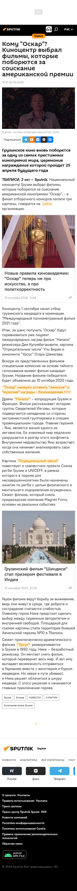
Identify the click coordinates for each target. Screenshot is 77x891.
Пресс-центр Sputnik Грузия (20, 812)
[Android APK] (15, 855)
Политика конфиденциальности (23, 823)
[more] (70, 297)
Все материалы (52, 760)
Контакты (23, 795)
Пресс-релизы (12, 806)
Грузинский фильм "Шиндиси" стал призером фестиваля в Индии (36, 574)
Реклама (41, 801)
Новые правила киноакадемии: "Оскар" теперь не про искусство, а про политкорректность (37, 281)
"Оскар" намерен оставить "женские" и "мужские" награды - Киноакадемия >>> (36, 389)
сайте (47, 203)
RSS (44, 812)
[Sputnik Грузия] (12, 31)
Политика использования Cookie (24, 828)
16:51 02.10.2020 (13, 82)
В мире (20, 697)
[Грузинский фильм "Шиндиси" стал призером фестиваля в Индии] (38, 537)
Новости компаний (14, 817)
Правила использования (18, 801)
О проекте (9, 795)
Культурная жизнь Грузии (18, 705)
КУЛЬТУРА (51, 697)
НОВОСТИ (35, 697)
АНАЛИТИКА (28, 760)
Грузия (7, 697)
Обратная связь (12, 843)
